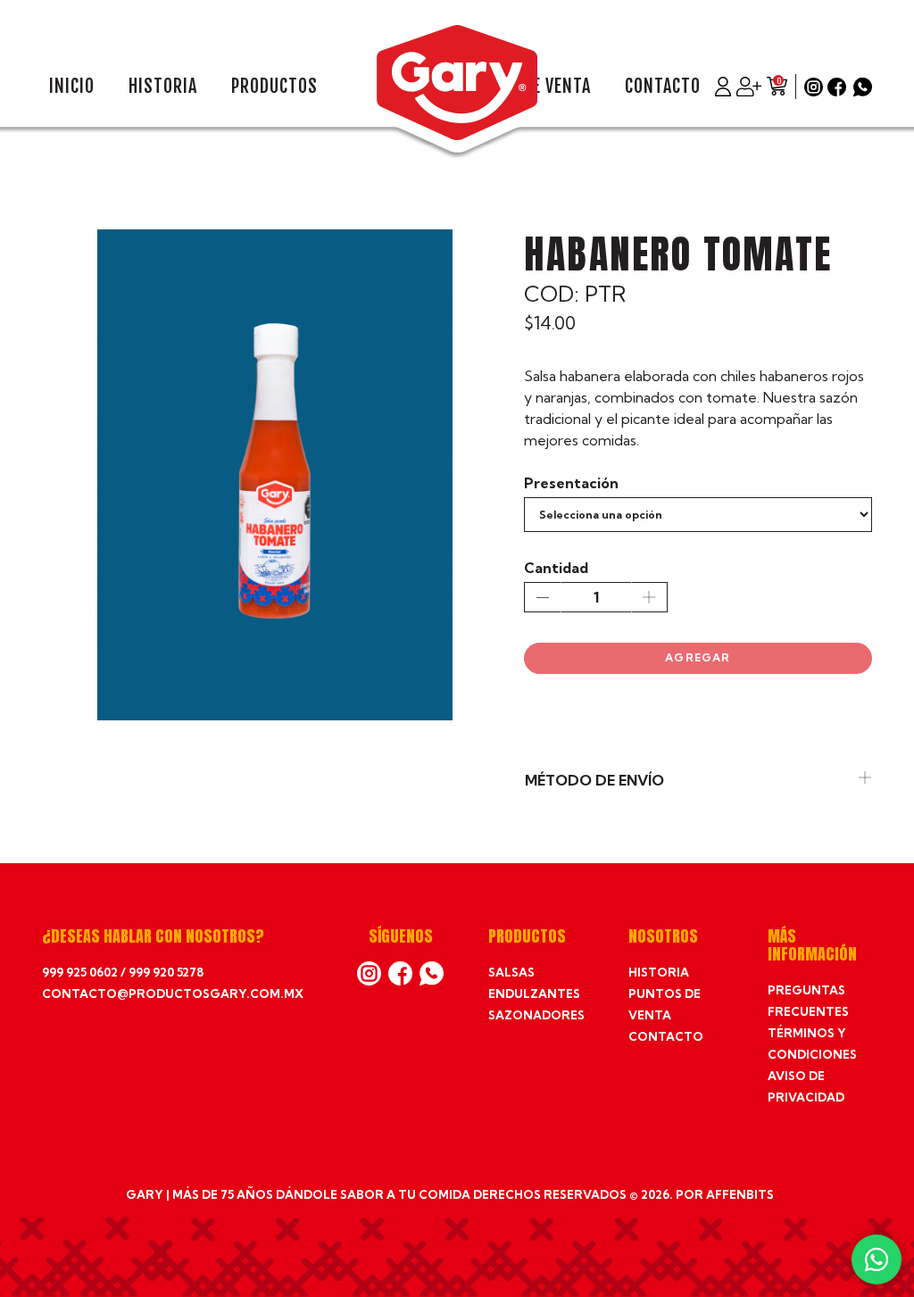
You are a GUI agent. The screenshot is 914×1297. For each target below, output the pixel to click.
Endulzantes (534, 993)
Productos (274, 86)
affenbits (740, 1194)
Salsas (511, 972)
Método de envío (594, 780)
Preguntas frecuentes (808, 1000)
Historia (163, 86)
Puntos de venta (664, 1004)
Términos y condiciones (812, 1043)
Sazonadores (536, 1015)
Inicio (72, 86)
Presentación (571, 483)
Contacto (663, 86)
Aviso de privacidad (806, 1086)
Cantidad (556, 568)
